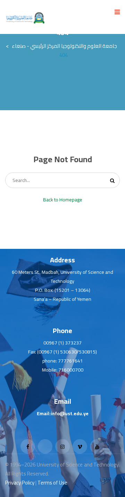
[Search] (112, 180)
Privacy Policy (19, 483)
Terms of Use (52, 483)
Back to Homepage (62, 199)
